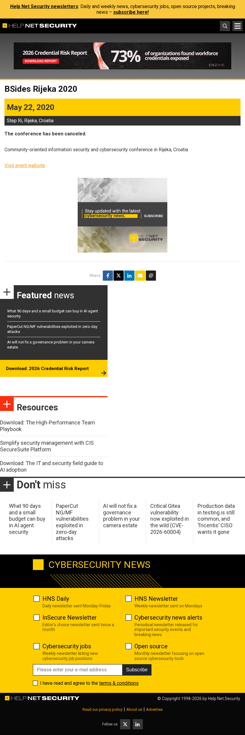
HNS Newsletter (156, 598)
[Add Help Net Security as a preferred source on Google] (151, 276)
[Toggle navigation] (237, 26)
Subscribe (137, 669)
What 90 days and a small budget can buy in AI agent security (27, 519)
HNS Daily (55, 598)
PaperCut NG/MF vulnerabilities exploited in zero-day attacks (72, 522)
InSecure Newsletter (69, 617)
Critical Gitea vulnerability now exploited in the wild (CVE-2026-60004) (169, 519)
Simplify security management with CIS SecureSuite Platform (47, 446)
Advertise (154, 709)
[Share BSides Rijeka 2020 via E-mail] (140, 276)
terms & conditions (119, 683)
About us (134, 709)
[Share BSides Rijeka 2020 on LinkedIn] (129, 276)
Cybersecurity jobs (66, 646)
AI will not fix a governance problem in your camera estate (121, 515)
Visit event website (24, 165)
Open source (151, 646)
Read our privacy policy (102, 709)
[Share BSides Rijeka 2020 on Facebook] (108, 276)
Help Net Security (224, 698)
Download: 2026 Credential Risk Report (47, 368)
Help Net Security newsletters (44, 6)
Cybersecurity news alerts (168, 617)
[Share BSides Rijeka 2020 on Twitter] (119, 276)
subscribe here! (131, 12)
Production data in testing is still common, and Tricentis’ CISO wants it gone (216, 519)
